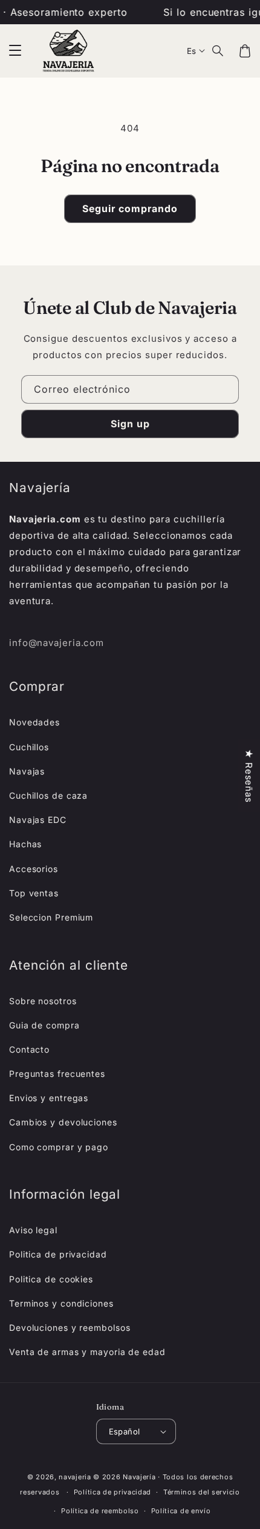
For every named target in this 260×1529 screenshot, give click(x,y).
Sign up (130, 424)
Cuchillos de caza (48, 795)
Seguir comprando (130, 208)
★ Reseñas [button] (249, 775)
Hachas (25, 844)
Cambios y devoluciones (63, 1122)
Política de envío (181, 1511)
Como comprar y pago (58, 1147)
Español (124, 1431)
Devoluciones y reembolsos (70, 1327)
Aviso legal (33, 1230)
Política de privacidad (112, 1492)
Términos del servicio (201, 1492)
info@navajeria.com (56, 642)
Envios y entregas (48, 1098)
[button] (15, 51)
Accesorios (33, 869)
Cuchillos (29, 747)
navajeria (75, 1477)
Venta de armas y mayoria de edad (87, 1352)
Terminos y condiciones (61, 1303)
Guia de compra (44, 1025)
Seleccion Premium (51, 917)
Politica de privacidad (58, 1254)
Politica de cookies (51, 1279)
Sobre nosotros (43, 1001)
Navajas (27, 771)
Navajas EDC (38, 819)
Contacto (29, 1049)
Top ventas (34, 893)
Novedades (34, 722)
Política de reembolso (100, 1511)
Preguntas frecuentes (57, 1073)
